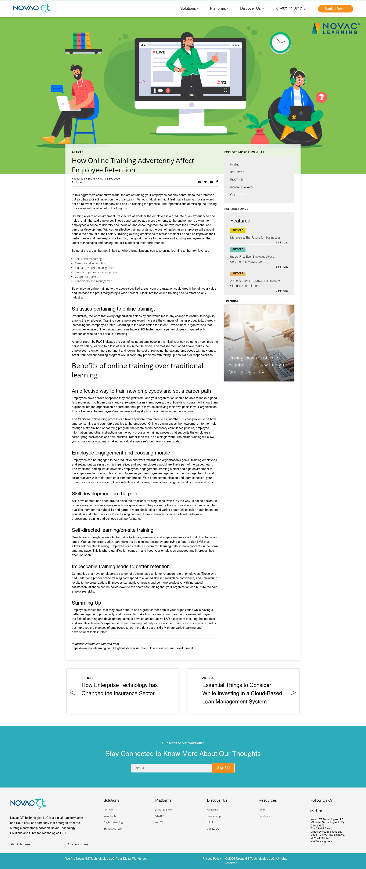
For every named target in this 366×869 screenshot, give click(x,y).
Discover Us (250, 9)
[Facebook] (316, 810)
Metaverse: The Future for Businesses (255, 237)
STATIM (159, 816)
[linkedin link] (211, 182)
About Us (16, 844)
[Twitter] (321, 810)
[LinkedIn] (313, 810)
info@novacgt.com (321, 841)
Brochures (74, 844)
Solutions (188, 9)
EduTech (236, 179)
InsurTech (237, 172)
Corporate (237, 194)
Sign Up (223, 768)
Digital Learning (113, 822)
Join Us (211, 822)
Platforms (218, 9)
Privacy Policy (211, 858)
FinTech (235, 164)
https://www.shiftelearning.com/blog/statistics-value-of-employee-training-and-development (132, 648)
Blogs (262, 810)
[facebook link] (217, 182)
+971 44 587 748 (293, 8)
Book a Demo (336, 8)
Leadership (214, 816)
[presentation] (73, 693)
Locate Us (213, 828)
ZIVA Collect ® (164, 810)
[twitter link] (205, 182)
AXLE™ (159, 822)
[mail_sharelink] (199, 182)
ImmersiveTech (241, 187)
